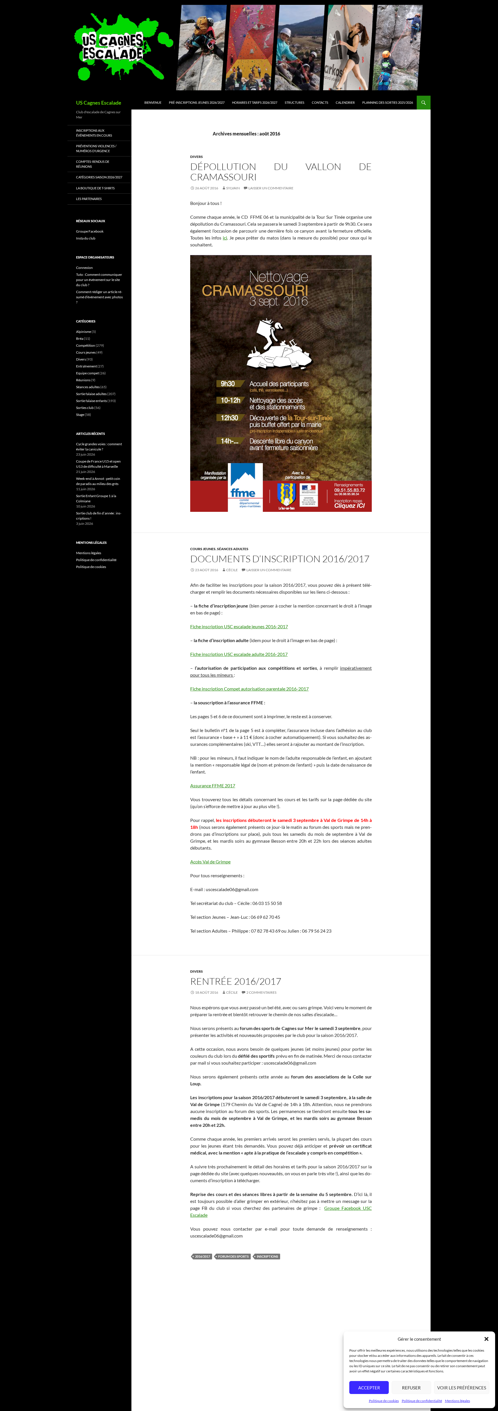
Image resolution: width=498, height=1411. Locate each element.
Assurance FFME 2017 (212, 785)
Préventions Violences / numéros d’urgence (96, 148)
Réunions (83, 380)
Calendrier (345, 102)
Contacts (320, 102)
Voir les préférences (461, 1387)
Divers (196, 156)
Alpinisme (83, 331)
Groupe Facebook (89, 231)
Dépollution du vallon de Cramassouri (281, 172)
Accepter (369, 1387)
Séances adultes (232, 549)
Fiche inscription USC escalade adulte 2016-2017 (239, 654)
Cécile (232, 570)
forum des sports (233, 1256)
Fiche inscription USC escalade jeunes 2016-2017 (239, 626)
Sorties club (85, 407)
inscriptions (267, 1256)
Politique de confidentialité (422, 1401)
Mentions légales (457, 1401)
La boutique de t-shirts (95, 188)
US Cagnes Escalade (98, 102)
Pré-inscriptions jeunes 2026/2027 (197, 102)
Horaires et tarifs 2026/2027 (254, 102)
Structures (294, 102)
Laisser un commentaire (270, 188)
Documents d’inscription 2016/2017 (279, 559)
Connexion (84, 267)
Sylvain (233, 188)
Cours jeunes (203, 549)
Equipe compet (87, 373)
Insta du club (85, 238)
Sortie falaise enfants (91, 401)
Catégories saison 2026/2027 (99, 177)
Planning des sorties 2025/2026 (387, 102)
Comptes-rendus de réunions (92, 164)
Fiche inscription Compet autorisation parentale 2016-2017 (249, 688)
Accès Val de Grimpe (210, 861)
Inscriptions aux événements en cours (94, 133)
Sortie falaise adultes (91, 394)
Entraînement (86, 366)
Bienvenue (152, 102)
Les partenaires (89, 199)
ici (225, 237)
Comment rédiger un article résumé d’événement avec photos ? (99, 297)
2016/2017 (202, 1256)
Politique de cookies (384, 1401)
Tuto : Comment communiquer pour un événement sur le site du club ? (99, 279)
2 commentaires (261, 992)
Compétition (85, 345)
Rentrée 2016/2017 (235, 981)
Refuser (411, 1387)
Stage (80, 414)
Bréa (79, 338)
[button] (486, 1339)
